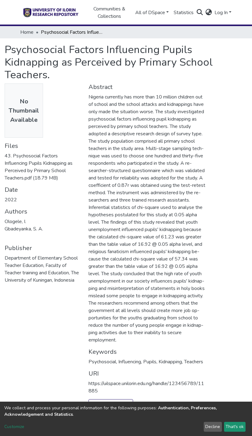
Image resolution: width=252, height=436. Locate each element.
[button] (209, 12)
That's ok (235, 427)
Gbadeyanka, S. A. (24, 229)
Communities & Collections (109, 13)
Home (26, 32)
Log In (221, 12)
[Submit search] (200, 12)
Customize (14, 427)
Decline (212, 427)
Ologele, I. (15, 221)
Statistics (184, 12)
